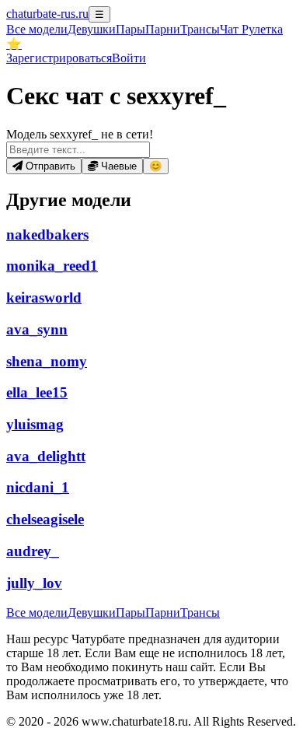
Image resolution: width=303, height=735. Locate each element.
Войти (129, 58)
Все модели (37, 612)
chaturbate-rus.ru (47, 13)
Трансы (200, 29)
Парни (162, 29)
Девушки (92, 29)
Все (37, 29)
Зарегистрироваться (59, 58)
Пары (130, 29)
